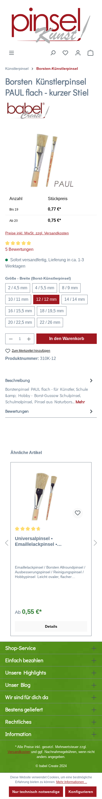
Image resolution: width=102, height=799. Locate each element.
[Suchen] (53, 53)
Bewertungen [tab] (17, 411)
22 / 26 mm (50, 322)
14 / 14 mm (74, 299)
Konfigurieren (81, 792)
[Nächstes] (95, 542)
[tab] (49, 390)
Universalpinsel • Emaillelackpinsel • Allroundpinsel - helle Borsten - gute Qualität (50, 541)
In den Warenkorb (66, 338)
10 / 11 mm (18, 299)
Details (51, 626)
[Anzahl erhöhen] (29, 338)
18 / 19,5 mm (52, 311)
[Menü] (11, 53)
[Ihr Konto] (78, 53)
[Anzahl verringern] (10, 338)
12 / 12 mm (46, 299)
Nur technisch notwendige (36, 792)
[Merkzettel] (65, 53)
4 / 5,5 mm (44, 288)
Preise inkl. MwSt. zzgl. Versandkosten (37, 233)
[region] (51, 160)
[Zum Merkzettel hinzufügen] (77, 513)
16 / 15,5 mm (20, 311)
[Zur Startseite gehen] (51, 24)
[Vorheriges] (6, 542)
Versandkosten (19, 752)
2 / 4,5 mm (17, 288)
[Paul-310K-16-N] (51, 160)
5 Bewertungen (19, 249)
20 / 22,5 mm (20, 322)
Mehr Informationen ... (71, 782)
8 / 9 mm (70, 288)
